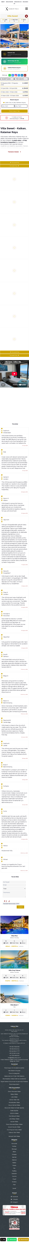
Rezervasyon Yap (14, 111)
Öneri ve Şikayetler (14, 1073)
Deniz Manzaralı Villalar (14, 1091)
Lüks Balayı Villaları (14, 1119)
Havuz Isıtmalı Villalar (14, 1105)
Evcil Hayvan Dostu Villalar (14, 1129)
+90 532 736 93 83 (9, 1)
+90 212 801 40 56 (14, 1053)
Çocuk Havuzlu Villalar (14, 1127)
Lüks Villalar (14, 1097)
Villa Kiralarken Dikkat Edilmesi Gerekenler (14, 1079)
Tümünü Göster (14, 152)
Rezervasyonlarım (14, 1084)
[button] (27, 25)
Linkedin (15, 1199)
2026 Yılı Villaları (14, 1113)
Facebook (15, 1196)
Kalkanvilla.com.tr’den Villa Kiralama (14, 1076)
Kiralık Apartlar (14, 1110)
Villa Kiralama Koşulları (14, 1070)
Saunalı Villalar (14, 1121)
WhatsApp (13, 1239)
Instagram (15, 1202)
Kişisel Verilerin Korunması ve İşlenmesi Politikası (14, 1081)
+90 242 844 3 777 (14, 1051)
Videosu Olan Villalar (14, 1132)
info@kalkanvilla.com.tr (14, 1057)
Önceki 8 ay (15, 162)
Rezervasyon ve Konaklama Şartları (14, 1068)
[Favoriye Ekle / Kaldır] (26, 16)
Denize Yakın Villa (14, 1099)
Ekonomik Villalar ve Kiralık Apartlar (14, 1108)
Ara (4, 1239)
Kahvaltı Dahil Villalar (14, 1136)
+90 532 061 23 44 (17, 1)
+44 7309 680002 (14, 1055)
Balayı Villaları (14, 1094)
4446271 (3, 1)
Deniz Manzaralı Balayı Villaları (14, 1124)
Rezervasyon (24, 1239)
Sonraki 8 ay (14, 166)
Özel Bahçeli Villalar (14, 1116)
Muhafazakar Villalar (14, 1102)
